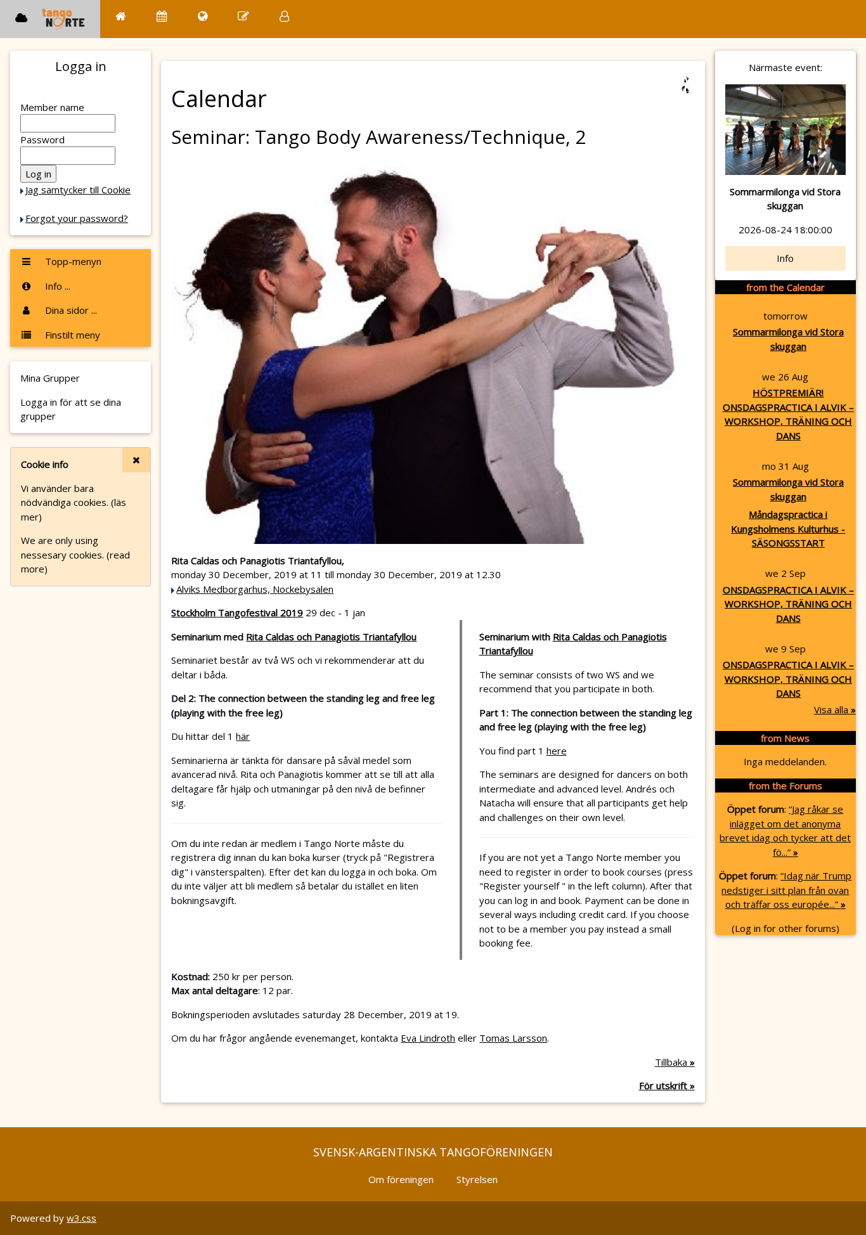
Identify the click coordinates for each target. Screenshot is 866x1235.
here (556, 750)
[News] (203, 16)
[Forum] (243, 16)
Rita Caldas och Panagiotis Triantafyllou (331, 636)
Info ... (56, 286)
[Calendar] (162, 16)
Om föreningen (401, 1179)
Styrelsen (477, 1179)
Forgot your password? (76, 218)
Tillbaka (675, 1062)
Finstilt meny (71, 334)
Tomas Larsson (513, 1037)
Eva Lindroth (428, 1037)
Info (785, 258)
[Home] (120, 16)
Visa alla (835, 709)
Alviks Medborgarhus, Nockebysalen (254, 589)
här (243, 736)
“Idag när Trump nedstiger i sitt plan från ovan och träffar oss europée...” (786, 889)
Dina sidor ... (69, 310)
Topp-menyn (71, 261)
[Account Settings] (284, 16)
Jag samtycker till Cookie (78, 189)
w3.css (81, 1218)
